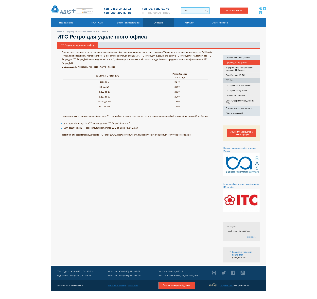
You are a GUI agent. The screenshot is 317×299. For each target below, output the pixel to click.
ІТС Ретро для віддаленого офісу (77, 45)
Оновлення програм (235, 96)
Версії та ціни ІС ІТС (235, 75)
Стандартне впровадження (239, 108)
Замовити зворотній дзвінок (177, 285)
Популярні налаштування (238, 57)
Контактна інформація (117, 285)
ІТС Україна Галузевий (236, 90)
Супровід (70, 32)
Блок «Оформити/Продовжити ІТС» (240, 102)
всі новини (251, 237)
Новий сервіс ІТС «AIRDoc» (238, 231)
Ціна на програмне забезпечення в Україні (239, 149)
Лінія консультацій (234, 113)
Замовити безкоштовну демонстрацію (241, 133)
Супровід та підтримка (85, 32)
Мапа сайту (133, 285)
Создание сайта (226, 285)
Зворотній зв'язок (234, 10)
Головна (60, 32)
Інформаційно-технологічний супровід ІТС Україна (239, 69)
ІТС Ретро (101, 32)
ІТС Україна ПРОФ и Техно (238, 85)
